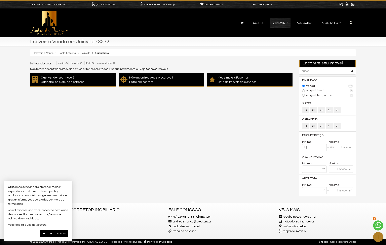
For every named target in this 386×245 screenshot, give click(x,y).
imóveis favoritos (294, 226)
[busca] (351, 23)
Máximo (334, 142)
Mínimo (306, 142)
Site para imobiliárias (330, 242)
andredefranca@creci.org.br (191, 221)
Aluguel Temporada (329, 95)
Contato (330, 22)
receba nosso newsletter (299, 216)
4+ (329, 110)
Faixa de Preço (312, 135)
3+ (321, 110)
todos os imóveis (157, 69)
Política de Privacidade (159, 242)
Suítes (306, 103)
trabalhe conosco (184, 231)
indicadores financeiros (298, 221)
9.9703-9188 (105, 4)
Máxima (334, 163)
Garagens (309, 119)
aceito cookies (56, 233)
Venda (329, 86)
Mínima (307, 163)
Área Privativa (312, 156)
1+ (305, 110)
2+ (313, 110)
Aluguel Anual (329, 90)
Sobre (258, 22)
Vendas (279, 22)
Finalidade (309, 80)
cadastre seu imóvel (186, 226)
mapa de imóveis (294, 231)
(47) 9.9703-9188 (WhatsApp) (191, 216)
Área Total (310, 178)
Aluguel (304, 22)
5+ (337, 110)
